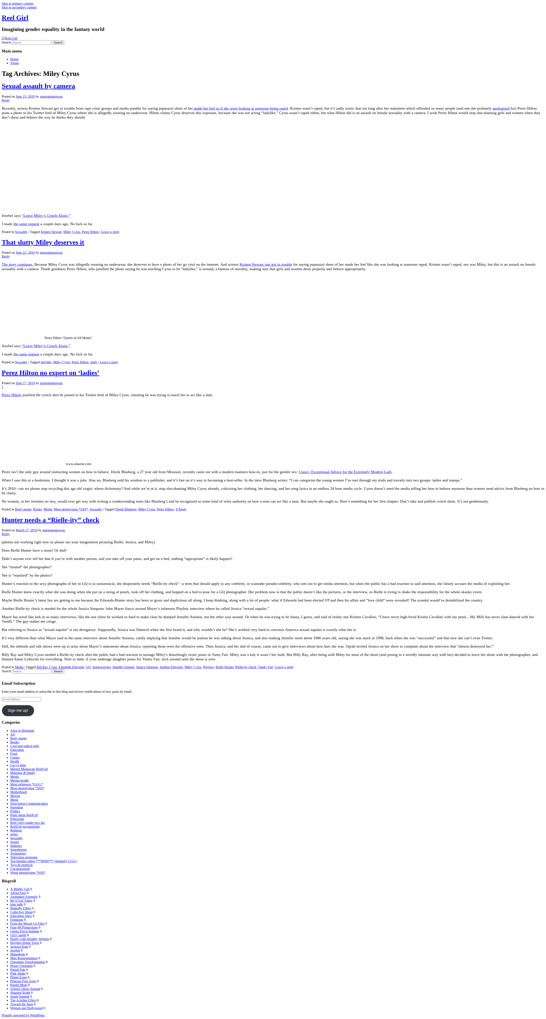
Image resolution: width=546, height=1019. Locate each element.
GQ (88, 667)
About (14, 63)
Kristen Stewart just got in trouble (266, 264)
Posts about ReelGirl (24, 815)
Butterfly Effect (20, 908)
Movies (15, 796)
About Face (18, 893)
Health (14, 761)
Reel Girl (15, 18)
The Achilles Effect (23, 1000)
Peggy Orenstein (21, 966)
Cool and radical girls (24, 746)
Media (48, 509)
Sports (14, 842)
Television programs (24, 857)
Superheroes (18, 849)
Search (6, 42)
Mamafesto (17, 954)
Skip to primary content (17, 3)
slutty (93, 362)
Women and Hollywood (26, 1008)
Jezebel (15, 950)
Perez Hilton (90, 232)
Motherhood (18, 792)
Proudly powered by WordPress (23, 1015)
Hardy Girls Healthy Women (29, 939)
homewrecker (102, 667)
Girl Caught (18, 935)
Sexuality (21, 232)
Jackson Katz (19, 946)
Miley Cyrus (71, 232)
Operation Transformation (27, 962)
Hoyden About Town (24, 943)
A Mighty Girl (19, 889)
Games (15, 757)
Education (17, 750)
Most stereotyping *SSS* (71, 509)
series (14, 834)
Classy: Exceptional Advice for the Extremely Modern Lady (345, 472)
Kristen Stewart (51, 232)
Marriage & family (22, 773)
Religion (16, 830)
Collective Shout (21, 912)
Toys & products (21, 865)
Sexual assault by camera (38, 86)
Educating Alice (21, 916)
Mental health (19, 780)
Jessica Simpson (147, 667)
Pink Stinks (18, 973)
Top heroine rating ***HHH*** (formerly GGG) (43, 861)
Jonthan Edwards (171, 667)
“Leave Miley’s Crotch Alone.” (46, 215)
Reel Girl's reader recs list (27, 823)
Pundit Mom (18, 985)
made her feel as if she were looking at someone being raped (240, 108)
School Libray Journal (25, 989)
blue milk (16, 904)
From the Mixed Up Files (27, 923)
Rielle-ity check (245, 667)
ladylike (46, 362)
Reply (181, 509)
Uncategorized (20, 869)
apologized (501, 108)
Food (13, 753)
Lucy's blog (18, 765)
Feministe (16, 920)
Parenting (16, 807)
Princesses (17, 819)
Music (14, 800)
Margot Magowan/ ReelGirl (29, 769)
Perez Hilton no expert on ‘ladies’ (50, 373)
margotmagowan (51, 96)
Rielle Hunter (225, 667)
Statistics (16, 846)
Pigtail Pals (17, 969)
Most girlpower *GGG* (26, 784)
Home (14, 59)
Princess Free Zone (23, 981)
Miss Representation (24, 958)
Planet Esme (18, 977)
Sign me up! (18, 710)
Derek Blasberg (125, 509)
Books (37, 509)
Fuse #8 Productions (24, 927)
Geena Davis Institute (24, 931)
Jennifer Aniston (123, 667)
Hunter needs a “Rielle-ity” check (50, 520)
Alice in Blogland (22, 730)
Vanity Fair (265, 667)
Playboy (208, 667)
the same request (26, 224)
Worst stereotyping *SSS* (27, 872)
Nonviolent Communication (29, 803)
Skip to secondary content (19, 7)
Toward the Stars (21, 1004)
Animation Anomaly (24, 897)
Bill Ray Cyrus (47, 667)
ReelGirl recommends (25, 826)
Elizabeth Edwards (71, 667)
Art (12, 734)
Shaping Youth (20, 992)
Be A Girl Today (21, 900)
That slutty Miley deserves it (43, 242)
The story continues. (17, 264)
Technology (18, 853)
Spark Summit (19, 996)
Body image (23, 509)
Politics (15, 811)
